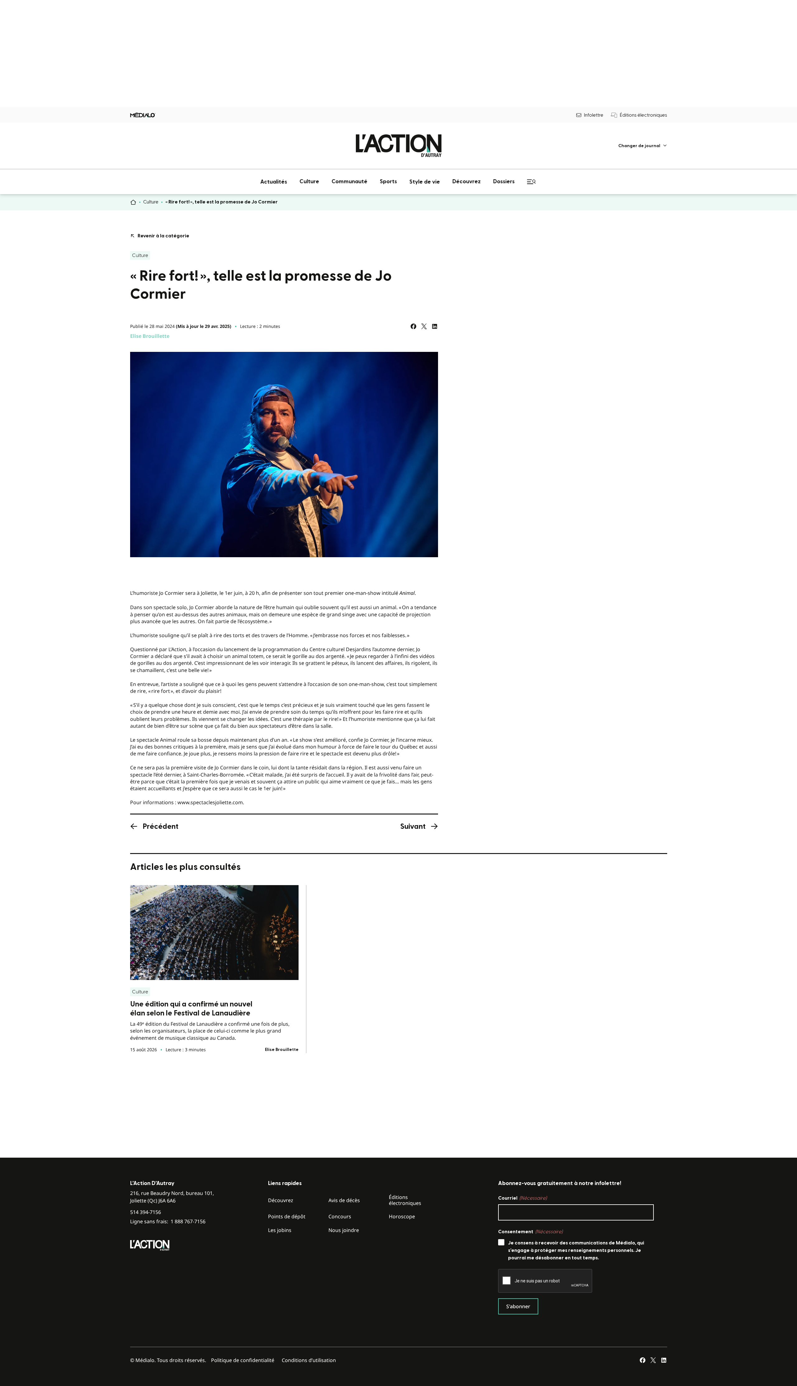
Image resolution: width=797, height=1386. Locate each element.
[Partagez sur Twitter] (424, 326)
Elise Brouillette (149, 336)
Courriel (522, 1198)
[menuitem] (642, 145)
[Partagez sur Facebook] (413, 326)
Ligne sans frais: (167, 1222)
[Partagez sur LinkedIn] (434, 326)
